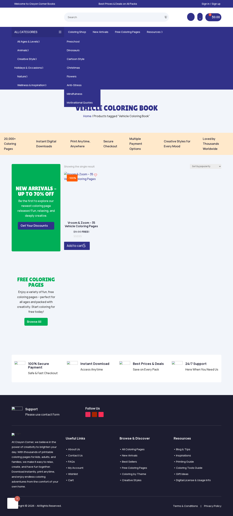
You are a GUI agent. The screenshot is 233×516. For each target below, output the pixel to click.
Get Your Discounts (34, 226)
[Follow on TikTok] (101, 414)
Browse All (34, 322)
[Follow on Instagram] (87, 414)
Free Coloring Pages (127, 32)
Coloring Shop (76, 32)
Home (87, 116)
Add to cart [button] (75, 246)
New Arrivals (100, 32)
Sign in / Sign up (211, 3)
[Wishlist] (95, 175)
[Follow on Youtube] (94, 414)
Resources (154, 32)
